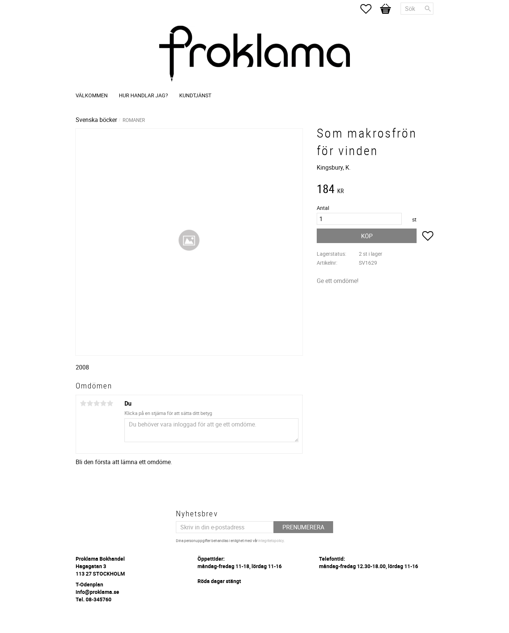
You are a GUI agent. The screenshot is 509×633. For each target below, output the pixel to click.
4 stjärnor (103, 403)
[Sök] (427, 8)
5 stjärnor (110, 403)
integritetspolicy (271, 540)
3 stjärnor (96, 403)
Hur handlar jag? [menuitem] (143, 95)
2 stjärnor (89, 403)
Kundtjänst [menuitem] (195, 95)
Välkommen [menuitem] (92, 95)
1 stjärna (83, 403)
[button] (369, 9)
